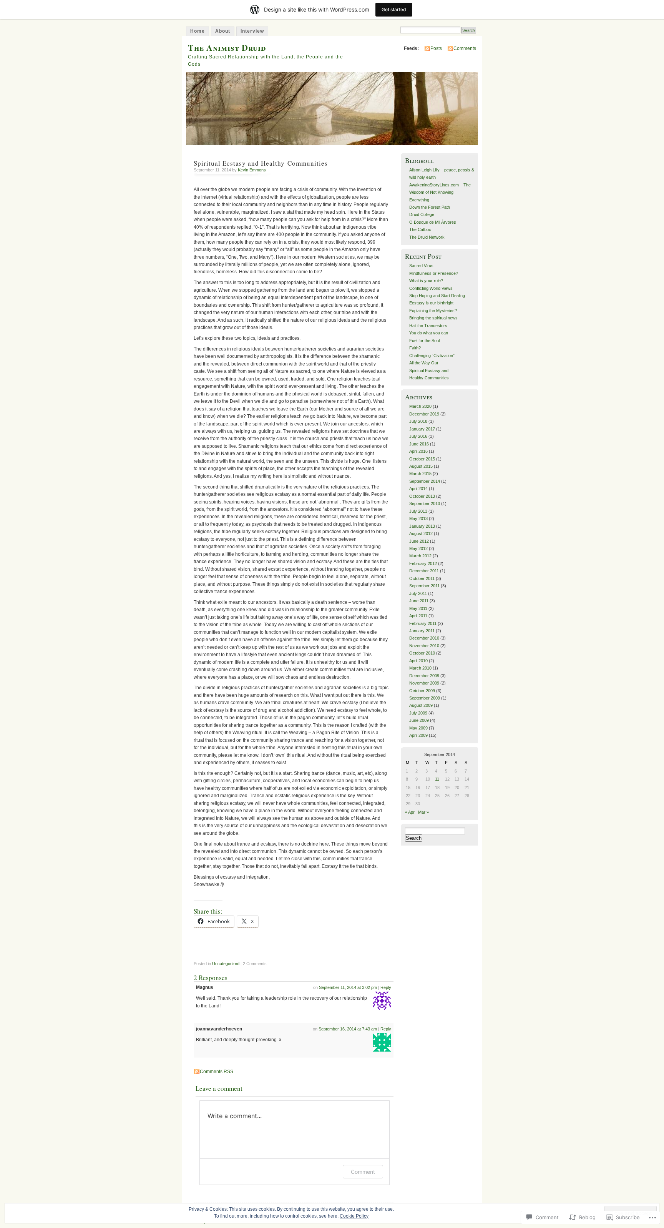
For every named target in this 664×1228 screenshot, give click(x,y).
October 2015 (422, 459)
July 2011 (418, 593)
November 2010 (424, 645)
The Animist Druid (227, 47)
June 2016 (419, 444)
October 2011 (422, 578)
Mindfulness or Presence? (433, 273)
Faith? (415, 348)
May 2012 (418, 548)
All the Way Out (423, 363)
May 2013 (418, 518)
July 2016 (418, 436)
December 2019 (424, 414)
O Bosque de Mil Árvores (432, 222)
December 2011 (424, 570)
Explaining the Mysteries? (433, 310)
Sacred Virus (421, 265)
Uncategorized (225, 963)
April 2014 (418, 488)
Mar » (423, 812)
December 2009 (424, 675)
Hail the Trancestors (428, 325)
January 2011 (422, 630)
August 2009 (421, 705)
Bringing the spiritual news (433, 318)
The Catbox (420, 229)
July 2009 (418, 713)
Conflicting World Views (431, 288)
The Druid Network (427, 237)
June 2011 (418, 600)
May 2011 (418, 608)
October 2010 (422, 653)
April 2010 (418, 660)
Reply (385, 987)
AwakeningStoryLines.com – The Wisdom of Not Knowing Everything (440, 192)
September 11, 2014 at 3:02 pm (348, 987)
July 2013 (418, 511)
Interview (252, 31)
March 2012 (420, 555)
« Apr (410, 812)
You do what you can (428, 333)
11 (437, 779)
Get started (394, 9)
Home (197, 31)
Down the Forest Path (429, 207)
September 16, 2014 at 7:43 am (348, 1029)
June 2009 (419, 720)
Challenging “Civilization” (432, 355)
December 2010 (424, 638)
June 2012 (419, 541)
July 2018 (418, 421)
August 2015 (421, 466)
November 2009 (424, 683)
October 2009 (422, 690)
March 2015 (420, 473)
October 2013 (422, 496)
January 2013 (422, 526)
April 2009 (418, 735)
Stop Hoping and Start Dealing (437, 295)
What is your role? (426, 280)
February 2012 (423, 563)
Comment (363, 1171)
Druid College (421, 214)
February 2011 (423, 623)
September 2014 (424, 481)
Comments (464, 48)
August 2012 (421, 533)
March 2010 (420, 668)
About (222, 31)
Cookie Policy (354, 1216)
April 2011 (418, 615)
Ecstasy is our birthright (431, 303)
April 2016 (418, 451)
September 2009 (424, 698)
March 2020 (420, 406)
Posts (436, 48)
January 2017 (422, 429)
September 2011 (424, 585)
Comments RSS (216, 1071)
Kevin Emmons (252, 170)
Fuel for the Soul (424, 340)
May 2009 (418, 728)
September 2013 (424, 503)
